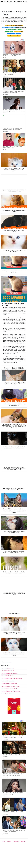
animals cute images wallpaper (8, 27)
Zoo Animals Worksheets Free (8, 681)
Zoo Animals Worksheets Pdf (8, 668)
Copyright (23, 841)
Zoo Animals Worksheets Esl (8, 670)
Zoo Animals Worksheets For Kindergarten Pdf (12, 678)
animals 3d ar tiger (9, 31)
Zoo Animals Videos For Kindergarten (10, 673)
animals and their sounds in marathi (14, 29)
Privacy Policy (16, 841)
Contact (9, 841)
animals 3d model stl (18, 31)
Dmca (4, 841)
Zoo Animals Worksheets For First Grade (10, 686)
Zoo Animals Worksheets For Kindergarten (11, 691)
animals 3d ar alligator (21, 27)
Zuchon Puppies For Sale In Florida (9, 683)
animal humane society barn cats (14, 33)
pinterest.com (9, 662)
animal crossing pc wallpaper (14, 35)
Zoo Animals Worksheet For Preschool (10, 688)
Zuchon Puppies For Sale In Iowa (9, 694)
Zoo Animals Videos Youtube (8, 675)
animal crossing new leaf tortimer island (14, 25)
